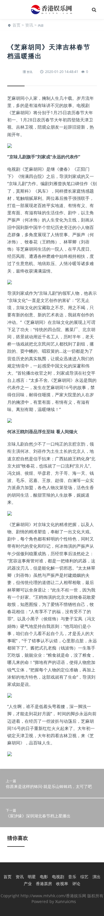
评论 (76, 883)
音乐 (72, 876)
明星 (32, 876)
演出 (96, 876)
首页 (16, 25)
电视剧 (58, 876)
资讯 (29, 25)
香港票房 (44, 883)
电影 (44, 876)
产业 (28, 883)
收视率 (62, 883)
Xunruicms (65, 901)
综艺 (84, 876)
